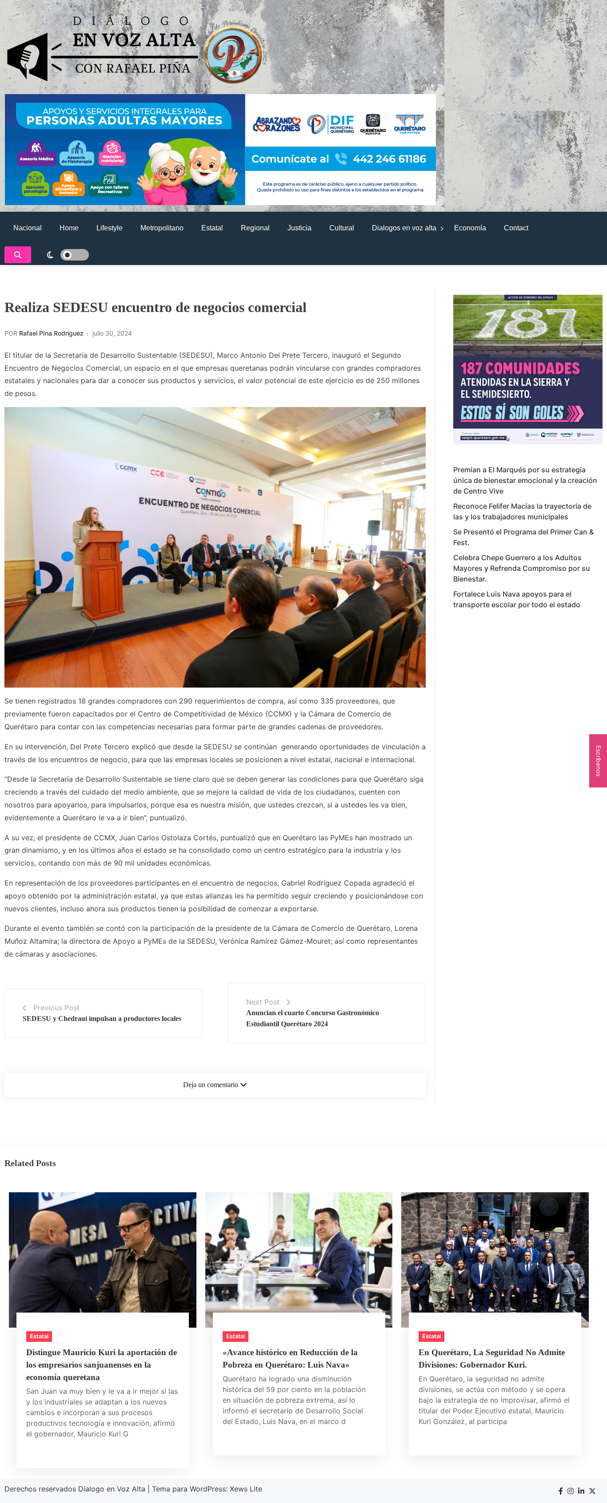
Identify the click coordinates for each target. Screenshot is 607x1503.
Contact (516, 228)
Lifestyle (109, 228)
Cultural (341, 228)
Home (69, 228)
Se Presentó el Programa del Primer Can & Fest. (523, 537)
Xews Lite (246, 1488)
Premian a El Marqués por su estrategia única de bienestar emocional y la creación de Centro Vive (525, 480)
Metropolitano (162, 228)
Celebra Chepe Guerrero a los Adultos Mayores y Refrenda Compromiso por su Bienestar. (521, 568)
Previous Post (56, 1007)
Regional (255, 228)
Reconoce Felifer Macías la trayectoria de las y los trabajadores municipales (522, 511)
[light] (62, 255)
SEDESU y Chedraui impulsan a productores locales (102, 1018)
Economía (470, 228)
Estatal (212, 228)
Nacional (27, 228)
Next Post (263, 1001)
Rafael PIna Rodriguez (51, 333)
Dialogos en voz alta (404, 228)
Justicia (299, 228)
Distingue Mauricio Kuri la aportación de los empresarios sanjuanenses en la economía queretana (101, 1365)
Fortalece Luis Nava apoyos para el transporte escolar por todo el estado (516, 599)
